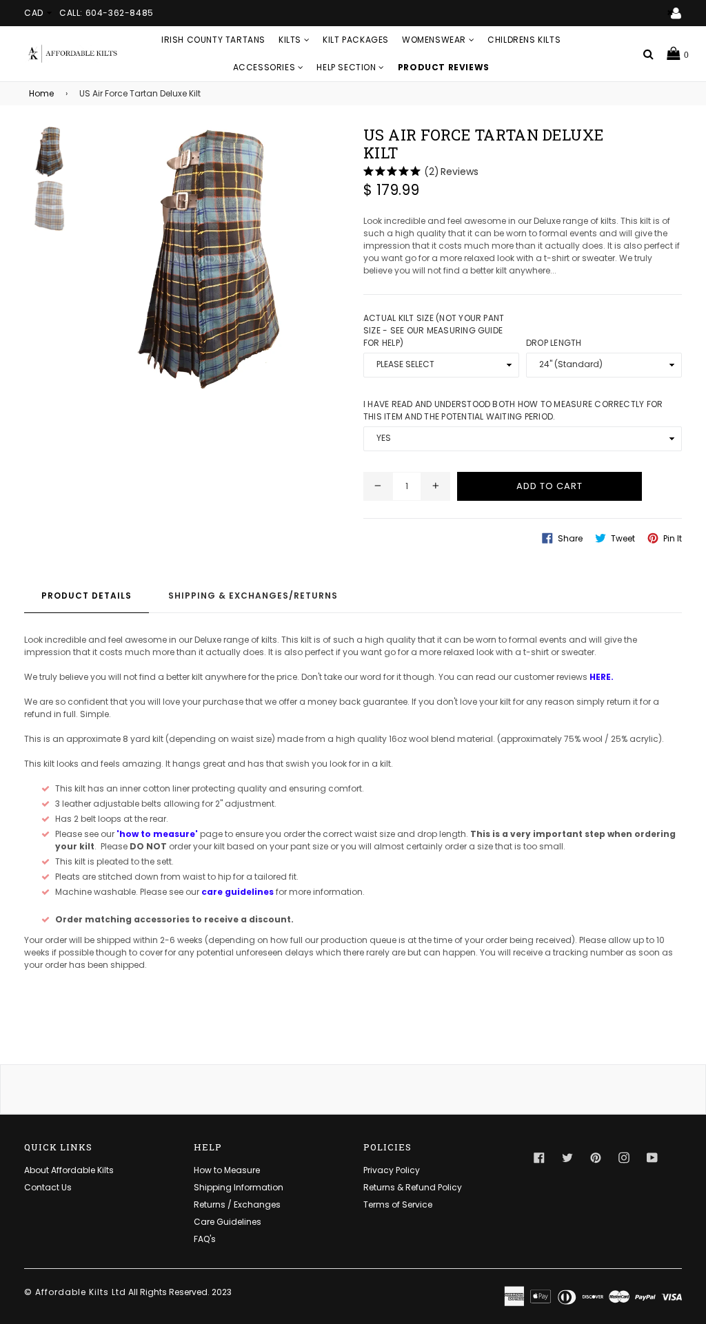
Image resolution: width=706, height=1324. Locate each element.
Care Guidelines (227, 1222)
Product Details (86, 595)
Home (41, 93)
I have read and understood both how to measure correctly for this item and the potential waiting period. (513, 410)
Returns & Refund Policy (412, 1187)
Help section (347, 67)
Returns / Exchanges (237, 1204)
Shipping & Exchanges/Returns (253, 595)
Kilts (291, 39)
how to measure (157, 834)
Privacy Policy (391, 1170)
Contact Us (48, 1187)
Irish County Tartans (213, 39)
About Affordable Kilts (69, 1170)
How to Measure (227, 1170)
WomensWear (435, 39)
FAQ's (205, 1239)
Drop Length (554, 343)
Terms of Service (397, 1204)
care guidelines (237, 892)
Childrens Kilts (524, 39)
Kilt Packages (356, 39)
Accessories (265, 67)
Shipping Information (238, 1187)
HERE (600, 677)
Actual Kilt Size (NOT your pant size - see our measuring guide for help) (433, 330)
